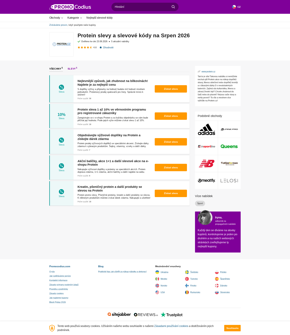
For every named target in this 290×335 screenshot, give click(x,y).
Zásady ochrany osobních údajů (64, 285)
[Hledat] (173, 7)
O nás (52, 271)
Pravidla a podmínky (58, 289)
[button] (57, 18)
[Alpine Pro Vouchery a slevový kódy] (229, 129)
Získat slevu (171, 89)
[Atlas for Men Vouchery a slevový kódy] (229, 163)
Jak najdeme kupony (58, 298)
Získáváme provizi (58, 25)
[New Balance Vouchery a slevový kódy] (206, 163)
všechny (55, 68)
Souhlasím (232, 328)
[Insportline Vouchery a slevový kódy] (206, 146)
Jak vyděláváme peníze (60, 276)
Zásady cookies (56, 293)
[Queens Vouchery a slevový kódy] (229, 146)
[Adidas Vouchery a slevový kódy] (206, 129)
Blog (101, 266)
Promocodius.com (59, 266)
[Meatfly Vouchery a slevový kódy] (206, 180)
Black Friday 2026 (57, 302)
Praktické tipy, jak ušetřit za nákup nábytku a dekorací (122, 271)
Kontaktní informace (58, 280)
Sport (200, 203)
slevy (72, 68)
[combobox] (145, 7)
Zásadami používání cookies (171, 326)
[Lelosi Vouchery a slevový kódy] (229, 180)
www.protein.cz (208, 71)
